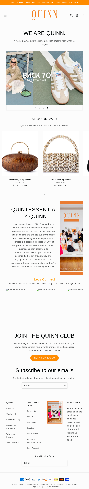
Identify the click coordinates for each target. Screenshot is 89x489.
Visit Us (30, 417)
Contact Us (31, 411)
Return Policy (32, 434)
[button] (5, 15)
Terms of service (71, 484)
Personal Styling (13, 420)
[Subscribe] (64, 385)
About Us (10, 408)
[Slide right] (49, 194)
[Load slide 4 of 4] (47, 108)
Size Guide (31, 422)
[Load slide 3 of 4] (43, 108)
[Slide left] (39, 194)
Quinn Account (33, 448)
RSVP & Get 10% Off (44, 358)
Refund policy (45, 484)
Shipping (30, 428)
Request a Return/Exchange (34, 440)
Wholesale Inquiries (10, 435)
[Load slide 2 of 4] (40, 108)
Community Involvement (11, 426)
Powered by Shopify (31, 484)
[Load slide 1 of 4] (36, 108)
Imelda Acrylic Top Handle (20, 180)
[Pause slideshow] (59, 107)
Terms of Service (13, 443)
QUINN (20, 484)
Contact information (53, 487)
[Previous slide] (29, 107)
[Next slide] (53, 107)
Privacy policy (58, 484)
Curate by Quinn (13, 414)
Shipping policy (37, 487)
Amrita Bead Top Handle (61, 180)
